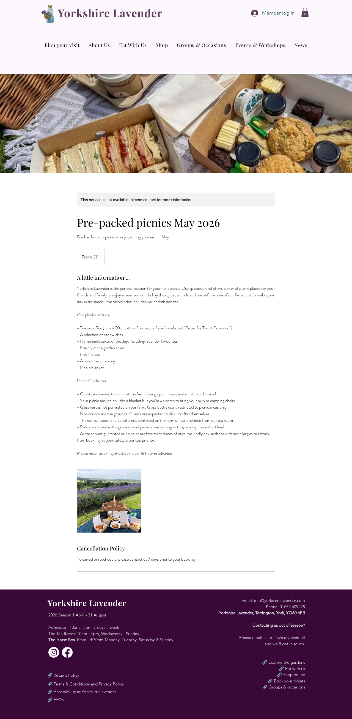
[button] (305, 12)
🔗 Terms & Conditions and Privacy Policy (85, 684)
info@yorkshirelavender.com (279, 600)
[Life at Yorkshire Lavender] (53, 652)
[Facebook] (67, 652)
